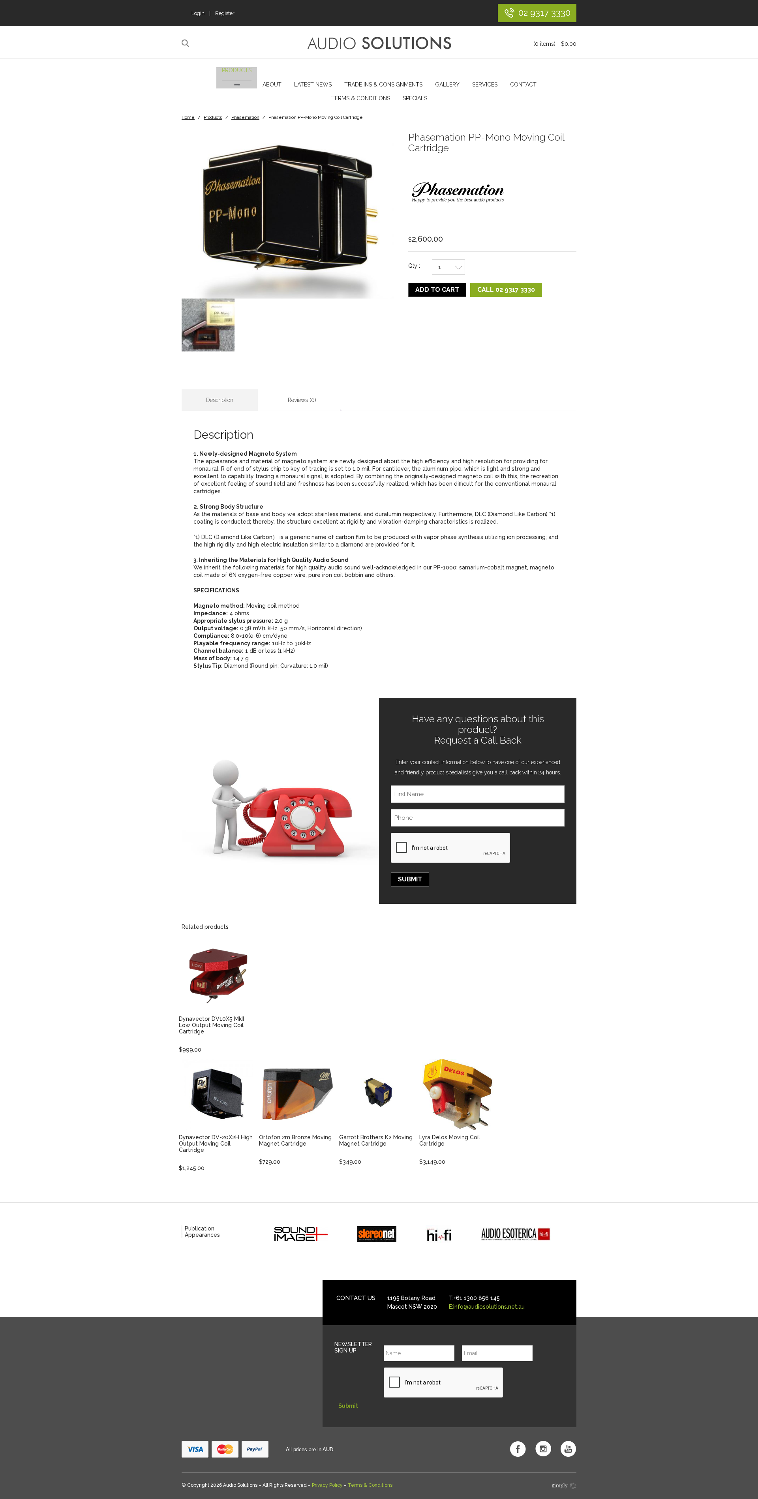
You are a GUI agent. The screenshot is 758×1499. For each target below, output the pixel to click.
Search (186, 43)
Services (484, 84)
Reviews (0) (302, 400)
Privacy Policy (327, 1485)
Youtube (568, 1449)
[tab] (220, 400)
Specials (415, 98)
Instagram (543, 1449)
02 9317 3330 (544, 12)
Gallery (447, 84)
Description (219, 400)
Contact (523, 84)
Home (188, 117)
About (272, 84)
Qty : (414, 266)
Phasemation (245, 117)
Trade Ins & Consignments (383, 84)
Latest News (313, 84)
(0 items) (554, 44)
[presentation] (451, 848)
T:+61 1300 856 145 (474, 1298)
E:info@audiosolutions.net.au (487, 1307)
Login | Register (213, 13)
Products (236, 70)
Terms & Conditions (360, 98)
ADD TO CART (437, 289)
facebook (518, 1449)
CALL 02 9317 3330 (506, 289)
